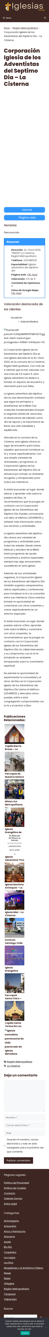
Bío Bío (8, 1247)
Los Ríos (8, 1262)
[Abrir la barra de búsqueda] (45, 18)
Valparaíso (10, 1299)
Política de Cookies (15, 1188)
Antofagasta (11, 1221)
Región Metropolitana (25, 28)
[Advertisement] (24, 117)
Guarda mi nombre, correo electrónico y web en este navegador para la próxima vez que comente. (25, 1145)
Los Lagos (9, 1257)
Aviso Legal (10, 1203)
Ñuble (7, 1278)
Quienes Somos (13, 1198)
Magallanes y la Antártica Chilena (23, 1268)
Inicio (7, 28)
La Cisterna (13, 1066)
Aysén (7, 1241)
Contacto (9, 1193)
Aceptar (25, 1333)
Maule (7, 1273)
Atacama (9, 1236)
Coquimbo (10, 1252)
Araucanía (10, 1226)
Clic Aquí (32, 274)
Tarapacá (10, 1294)
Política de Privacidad (16, 1182)
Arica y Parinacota (14, 1231)
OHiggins (9, 1283)
